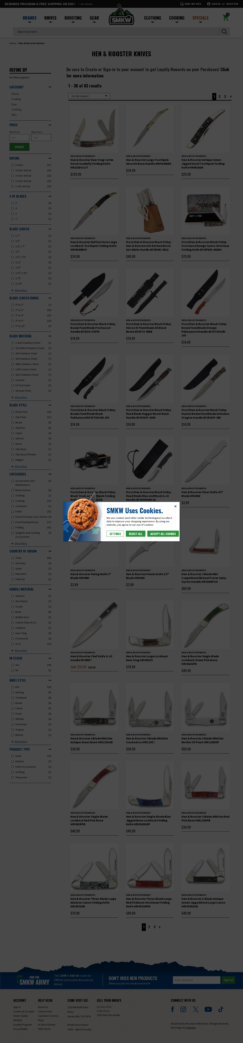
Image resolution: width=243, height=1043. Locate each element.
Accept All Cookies (163, 534)
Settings (115, 534)
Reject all (135, 534)
